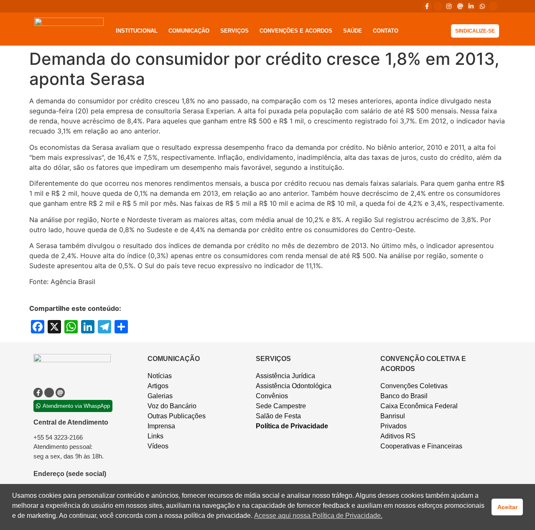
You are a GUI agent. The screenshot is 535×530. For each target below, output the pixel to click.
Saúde (352, 31)
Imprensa (161, 426)
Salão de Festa (278, 416)
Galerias (160, 395)
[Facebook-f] (426, 6)
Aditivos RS (397, 436)
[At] (460, 6)
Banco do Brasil (404, 395)
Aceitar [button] (507, 507)
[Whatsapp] (482, 6)
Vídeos (158, 446)
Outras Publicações (177, 416)
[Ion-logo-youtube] (493, 6)
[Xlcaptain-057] (438, 6)
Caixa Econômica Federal (419, 406)
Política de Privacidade (292, 426)
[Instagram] (448, 6)
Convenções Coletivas (414, 385)
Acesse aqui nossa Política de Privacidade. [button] (318, 515)
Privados (393, 426)
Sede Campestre (281, 406)
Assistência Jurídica (285, 375)
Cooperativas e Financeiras (421, 446)
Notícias (160, 375)
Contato (385, 31)
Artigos (158, 385)
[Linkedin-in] (471, 6)
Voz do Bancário (172, 406)
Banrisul (392, 416)
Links (155, 436)
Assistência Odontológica (293, 385)
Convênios (272, 395)
